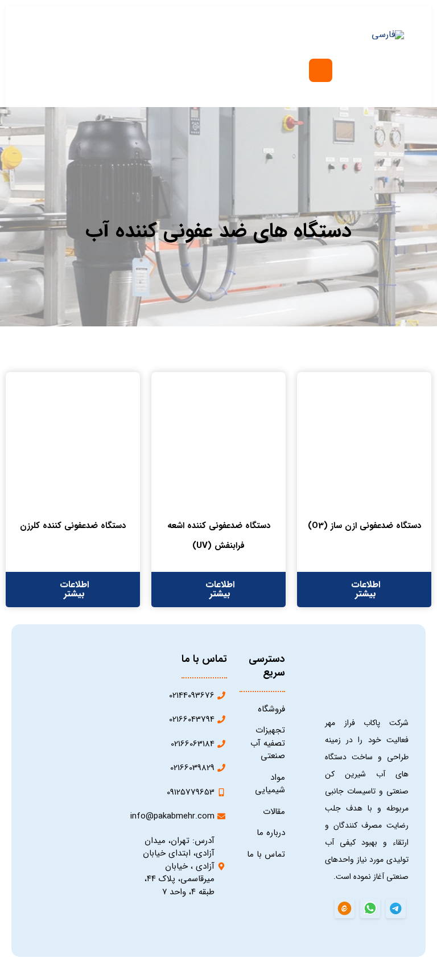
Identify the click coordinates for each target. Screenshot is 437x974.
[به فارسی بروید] (388, 35)
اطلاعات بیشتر (365, 589)
